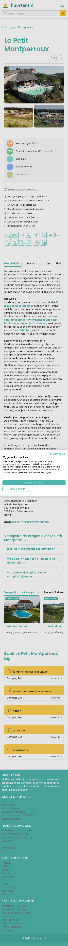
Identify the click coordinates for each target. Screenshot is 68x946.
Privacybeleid (58, 454)
